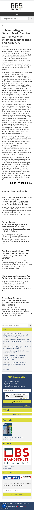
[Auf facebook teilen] (11, 184)
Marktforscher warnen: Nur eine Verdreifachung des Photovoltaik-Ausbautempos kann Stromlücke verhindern (17, 200)
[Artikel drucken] (30, 183)
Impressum (26, 503)
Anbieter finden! (17, 495)
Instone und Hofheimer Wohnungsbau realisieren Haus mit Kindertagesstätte (14, 357)
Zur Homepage (7, 468)
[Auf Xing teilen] (19, 184)
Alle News (6, 369)
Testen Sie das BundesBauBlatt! (13, 437)
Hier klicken (19, 396)
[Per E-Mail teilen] (26, 183)
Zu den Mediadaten (9, 466)
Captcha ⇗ (24, 398)
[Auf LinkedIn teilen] (23, 184)
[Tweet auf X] (15, 184)
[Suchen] (31, 18)
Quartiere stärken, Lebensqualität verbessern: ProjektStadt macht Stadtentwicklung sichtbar (15, 335)
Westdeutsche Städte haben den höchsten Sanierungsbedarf (17, 347)
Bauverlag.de (5, 508)
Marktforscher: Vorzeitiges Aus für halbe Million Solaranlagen (16, 277)
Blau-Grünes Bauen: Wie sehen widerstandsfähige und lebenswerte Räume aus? (17, 341)
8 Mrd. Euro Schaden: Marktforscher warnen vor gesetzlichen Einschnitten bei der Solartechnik (15, 301)
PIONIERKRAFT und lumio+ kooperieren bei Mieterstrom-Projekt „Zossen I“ (15, 364)
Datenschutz (18, 503)
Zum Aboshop (7, 439)
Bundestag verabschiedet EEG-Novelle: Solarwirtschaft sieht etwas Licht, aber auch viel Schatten (16, 254)
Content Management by (9, 506)
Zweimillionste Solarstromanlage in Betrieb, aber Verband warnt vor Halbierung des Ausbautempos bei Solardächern (16, 226)
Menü (18, 14)
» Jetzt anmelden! (17, 402)
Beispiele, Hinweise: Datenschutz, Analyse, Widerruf (16, 406)
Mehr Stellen (17, 414)
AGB (11, 503)
